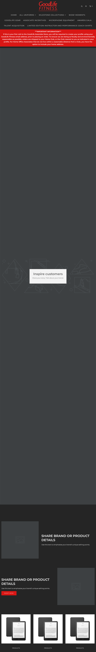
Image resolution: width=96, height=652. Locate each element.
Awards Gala (84, 20)
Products (16, 648)
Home (14, 15)
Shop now (9, 593)
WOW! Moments (77, 15)
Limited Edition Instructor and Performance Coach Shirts (59, 26)
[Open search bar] (81, 6)
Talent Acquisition (14, 26)
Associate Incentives (34, 20)
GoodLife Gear (13, 20)
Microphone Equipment (62, 20)
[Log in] (86, 6)
